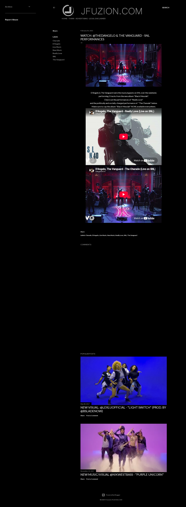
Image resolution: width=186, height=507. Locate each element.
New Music (57, 50)
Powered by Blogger (113, 495)
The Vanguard (58, 60)
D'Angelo (56, 44)
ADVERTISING (82, 18)
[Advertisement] (123, 328)
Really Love (57, 53)
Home (64, 18)
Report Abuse (11, 19)
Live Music (57, 47)
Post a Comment (92, 415)
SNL (54, 56)
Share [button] (55, 31)
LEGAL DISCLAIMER (97, 18)
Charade (56, 41)
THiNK (71, 18)
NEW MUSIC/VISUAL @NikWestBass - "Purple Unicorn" (122, 474)
